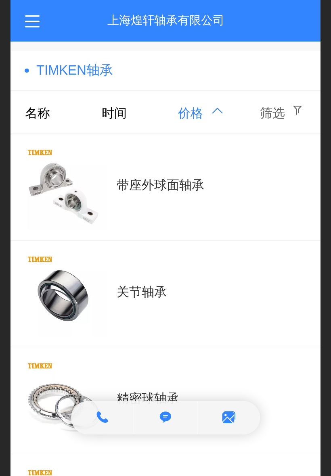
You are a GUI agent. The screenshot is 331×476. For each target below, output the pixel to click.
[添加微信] (165, 417)
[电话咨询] (102, 417)
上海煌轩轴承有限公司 (165, 20)
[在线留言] (228, 417)
